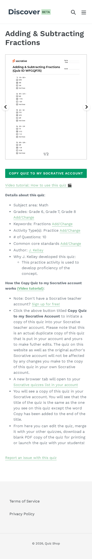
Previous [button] (5, 106)
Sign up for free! (46, 304)
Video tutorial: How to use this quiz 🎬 (38, 185)
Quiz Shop (52, 543)
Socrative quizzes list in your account (45, 385)
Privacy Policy (21, 514)
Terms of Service (24, 501)
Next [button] (86, 106)
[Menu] (84, 12)
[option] (46, 107)
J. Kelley (36, 250)
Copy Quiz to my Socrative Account (46, 173)
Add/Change (23, 217)
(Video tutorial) (30, 288)
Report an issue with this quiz (31, 458)
